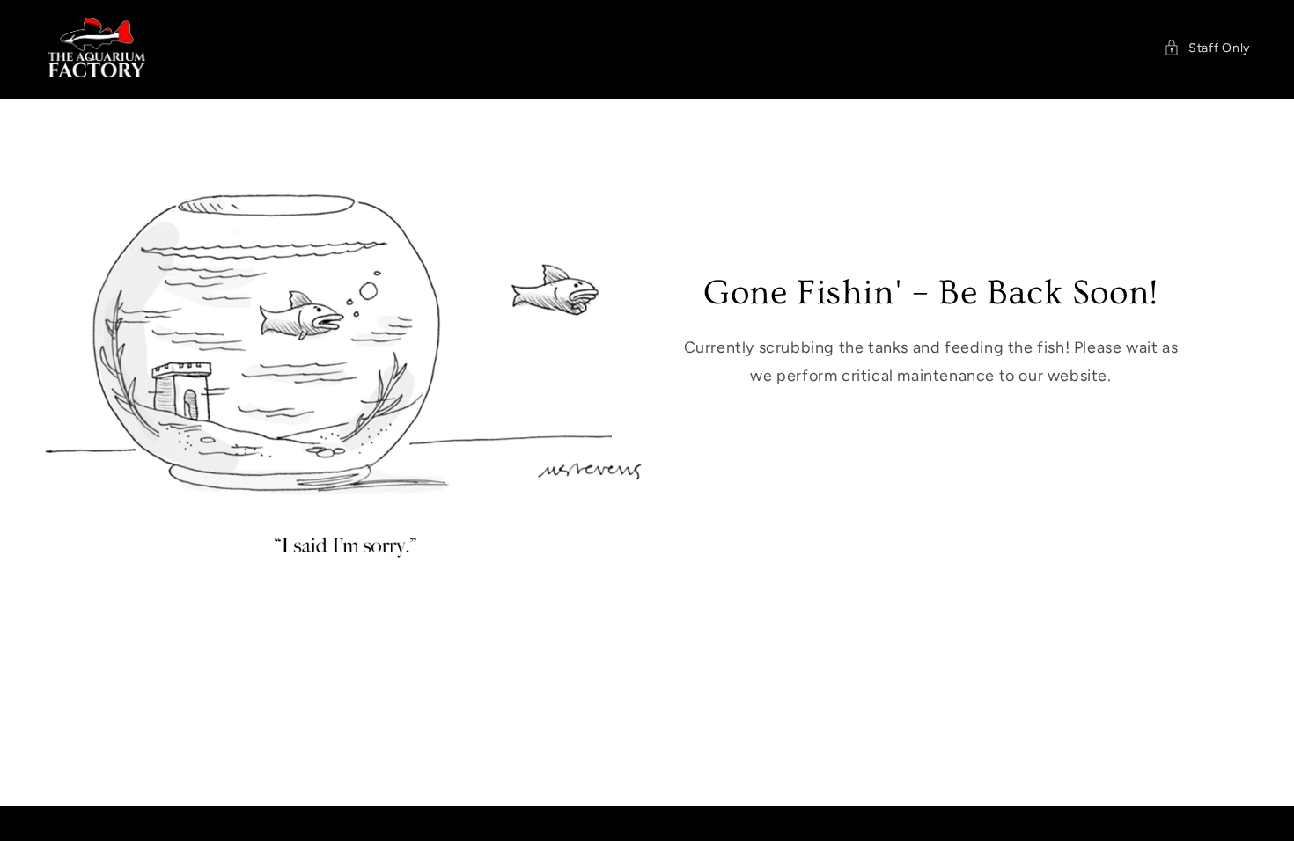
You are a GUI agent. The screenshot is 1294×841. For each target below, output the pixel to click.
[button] (1207, 48)
